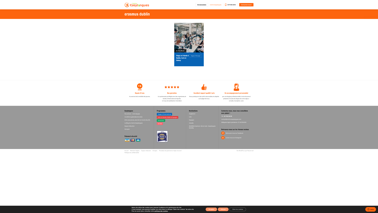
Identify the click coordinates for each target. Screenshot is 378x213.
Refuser (223, 209)
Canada (191, 123)
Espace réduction (130, 126)
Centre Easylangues (215, 5)
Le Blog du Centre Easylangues (134, 123)
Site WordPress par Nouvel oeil (245, 150)
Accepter (211, 209)
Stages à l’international (164, 114)
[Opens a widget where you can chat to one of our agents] (370, 209)
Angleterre (192, 114)
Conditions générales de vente (133, 117)
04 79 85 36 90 (231, 5)
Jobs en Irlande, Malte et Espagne (167, 117)
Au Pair (160, 124)
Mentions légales (135, 150)
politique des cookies (161, 211)
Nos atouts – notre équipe (132, 114)
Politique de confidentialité (132, 152)
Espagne (191, 120)
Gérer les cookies (237, 209)
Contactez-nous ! (246, 5)
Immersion (161, 120)
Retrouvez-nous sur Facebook (234, 133)
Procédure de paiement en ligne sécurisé (170, 150)
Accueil (126, 150)
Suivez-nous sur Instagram (233, 138)
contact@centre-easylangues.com (231, 119)
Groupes (127, 129)
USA (190, 117)
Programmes (201, 5)
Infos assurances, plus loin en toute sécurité (137, 120)
